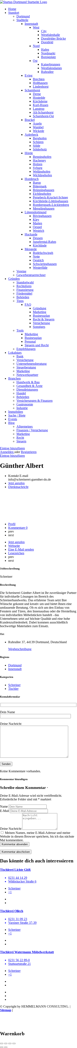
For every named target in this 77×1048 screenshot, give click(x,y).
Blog (11, 423)
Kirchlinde (40, 245)
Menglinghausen (43, 208)
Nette (36, 256)
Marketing (39, 312)
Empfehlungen (26, 349)
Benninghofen (42, 156)
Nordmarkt (48, 53)
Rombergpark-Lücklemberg (51, 205)
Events (12, 419)
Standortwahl (25, 282)
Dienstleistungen (27, 389)
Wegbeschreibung (19, 649)
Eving (28, 75)
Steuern (21, 441)
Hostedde (39, 97)
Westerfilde (40, 267)
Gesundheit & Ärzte (29, 386)
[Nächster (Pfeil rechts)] (5, 1047)
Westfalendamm (51, 68)
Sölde (36, 145)
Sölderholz (40, 149)
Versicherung (41, 323)
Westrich (38, 230)
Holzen (37, 164)
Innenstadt (31, 23)
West (36, 27)
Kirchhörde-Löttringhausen (50, 201)
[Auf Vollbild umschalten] (9, 1043)
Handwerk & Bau (28, 382)
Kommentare (18, 527)
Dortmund (23, 16)
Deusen (38, 238)
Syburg (37, 168)
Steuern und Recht (37, 345)
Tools (20, 330)
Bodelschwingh (43, 253)
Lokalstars (15, 352)
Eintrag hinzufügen (12, 448)
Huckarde (31, 234)
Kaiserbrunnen (50, 64)
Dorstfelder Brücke (53, 38)
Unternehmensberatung (31, 363)
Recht (20, 437)
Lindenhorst (40, 86)
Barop (37, 182)
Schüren (38, 142)
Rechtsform (23, 286)
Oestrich (38, 260)
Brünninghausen (43, 190)
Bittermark (40, 186)
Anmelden (7, 452)
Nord (36, 46)
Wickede (38, 131)
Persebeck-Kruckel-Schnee (50, 197)
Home (12, 9)
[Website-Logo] (23, 2)
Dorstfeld (47, 42)
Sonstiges (39, 326)
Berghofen (40, 138)
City (44, 31)
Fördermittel (24, 293)
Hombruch (32, 179)
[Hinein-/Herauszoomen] (14, 1043)
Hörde (29, 153)
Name (4, 806)
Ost (35, 60)
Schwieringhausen (45, 264)
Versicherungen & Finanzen (34, 400)
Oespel (37, 227)
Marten (37, 223)
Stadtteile (22, 20)
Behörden (22, 297)
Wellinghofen (41, 171)
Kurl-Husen (40, 105)
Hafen (45, 49)
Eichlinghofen (42, 193)
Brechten (39, 79)
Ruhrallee (47, 71)
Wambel (38, 127)
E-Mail (4, 811)
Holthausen (40, 83)
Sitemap (5, 1010)
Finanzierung (24, 290)
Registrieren (29, 452)
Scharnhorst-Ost (43, 116)
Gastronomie (24, 404)
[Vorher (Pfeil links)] (1, 1047)
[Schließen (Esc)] (1, 1043)
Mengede (31, 249)
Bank (19, 356)
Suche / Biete (16, 415)
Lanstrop (38, 108)
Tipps (20, 301)
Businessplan (41, 315)
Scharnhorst (32, 90)
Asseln (37, 123)
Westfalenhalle (50, 35)
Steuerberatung (26, 367)
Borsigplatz (48, 57)
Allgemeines (24, 426)
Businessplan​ (33, 338)
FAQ (28, 304)
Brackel (30, 120)
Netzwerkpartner (27, 374)
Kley (36, 219)
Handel (21, 393)
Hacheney (39, 160)
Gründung (39, 308)
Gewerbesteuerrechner (31, 275)
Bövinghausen (42, 216)
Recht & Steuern (43, 319)
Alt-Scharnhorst (43, 112)
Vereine (21, 271)
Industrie (22, 408)
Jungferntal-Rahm (44, 241)
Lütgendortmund (35, 212)
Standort (13, 12)
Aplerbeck (31, 134)
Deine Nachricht (10, 828)
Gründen (14, 278)
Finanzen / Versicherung (32, 430)
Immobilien (15, 411)
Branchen (14, 378)
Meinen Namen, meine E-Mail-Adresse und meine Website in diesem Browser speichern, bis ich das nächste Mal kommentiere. (37, 836)
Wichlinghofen (42, 175)
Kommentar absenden (15, 844)
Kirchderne (40, 101)
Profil (11, 524)
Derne (37, 94)
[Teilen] (5, 1043)
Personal (30, 341)
